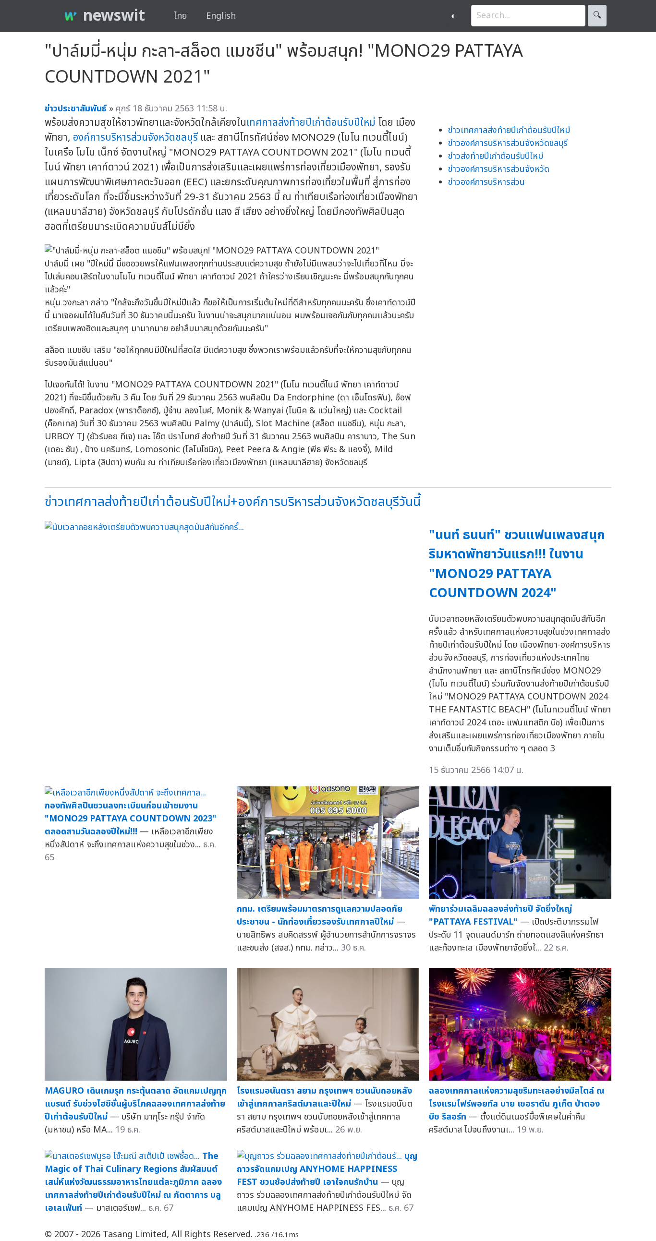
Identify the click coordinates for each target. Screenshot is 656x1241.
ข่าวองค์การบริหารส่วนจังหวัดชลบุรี (508, 143)
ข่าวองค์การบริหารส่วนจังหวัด (498, 169)
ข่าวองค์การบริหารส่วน (486, 182)
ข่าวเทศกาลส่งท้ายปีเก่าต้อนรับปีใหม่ (509, 130)
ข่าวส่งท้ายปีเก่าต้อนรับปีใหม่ (495, 156)
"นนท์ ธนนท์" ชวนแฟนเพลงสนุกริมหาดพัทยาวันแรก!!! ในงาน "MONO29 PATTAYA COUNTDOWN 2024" (517, 564)
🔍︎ (597, 15)
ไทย (180, 16)
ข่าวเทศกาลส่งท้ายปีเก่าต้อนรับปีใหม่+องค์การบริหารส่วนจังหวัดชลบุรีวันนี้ (233, 502)
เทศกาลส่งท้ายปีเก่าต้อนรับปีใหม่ (311, 122)
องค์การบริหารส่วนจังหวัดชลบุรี (135, 137)
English (221, 16)
